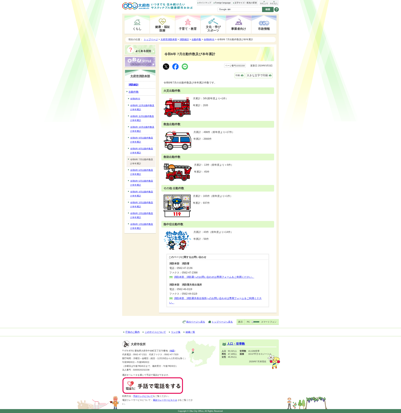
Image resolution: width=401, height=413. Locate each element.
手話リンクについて (143, 396)
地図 (172, 351)
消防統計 (184, 39)
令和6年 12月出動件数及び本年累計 (142, 107)
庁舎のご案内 (132, 332)
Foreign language (223, 3)
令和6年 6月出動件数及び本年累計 (141, 172)
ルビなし (274, 3)
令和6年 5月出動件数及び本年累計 (141, 183)
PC (248, 322)
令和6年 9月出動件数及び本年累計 (141, 140)
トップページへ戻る (222, 321)
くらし (137, 28)
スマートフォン (268, 322)
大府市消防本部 (169, 39)
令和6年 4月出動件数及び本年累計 (141, 193)
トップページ (151, 39)
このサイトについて (155, 332)
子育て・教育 (188, 28)
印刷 (238, 75)
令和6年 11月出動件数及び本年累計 (142, 118)
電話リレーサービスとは (165, 400)
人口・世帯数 (236, 343)
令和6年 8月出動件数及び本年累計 (141, 150)
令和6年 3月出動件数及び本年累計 (141, 204)
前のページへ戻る (195, 321)
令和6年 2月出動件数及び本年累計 (141, 215)
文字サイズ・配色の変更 (245, 3)
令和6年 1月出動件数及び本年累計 (141, 226)
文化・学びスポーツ (213, 28)
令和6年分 (209, 39)
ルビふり (264, 3)
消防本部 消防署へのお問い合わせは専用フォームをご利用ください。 (214, 277)
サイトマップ (205, 3)
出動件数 (196, 39)
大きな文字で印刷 (257, 75)
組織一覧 (190, 332)
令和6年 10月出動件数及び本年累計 (142, 129)
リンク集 (175, 332)
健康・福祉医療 (162, 28)
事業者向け (238, 28)
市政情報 (264, 28)
